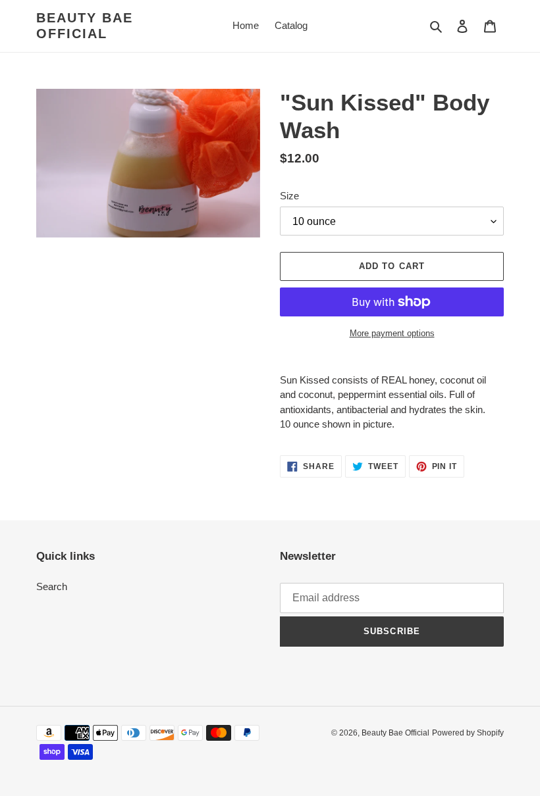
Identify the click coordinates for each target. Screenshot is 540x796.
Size (289, 195)
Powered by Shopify (468, 732)
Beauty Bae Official (84, 26)
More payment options (392, 333)
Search (51, 586)
